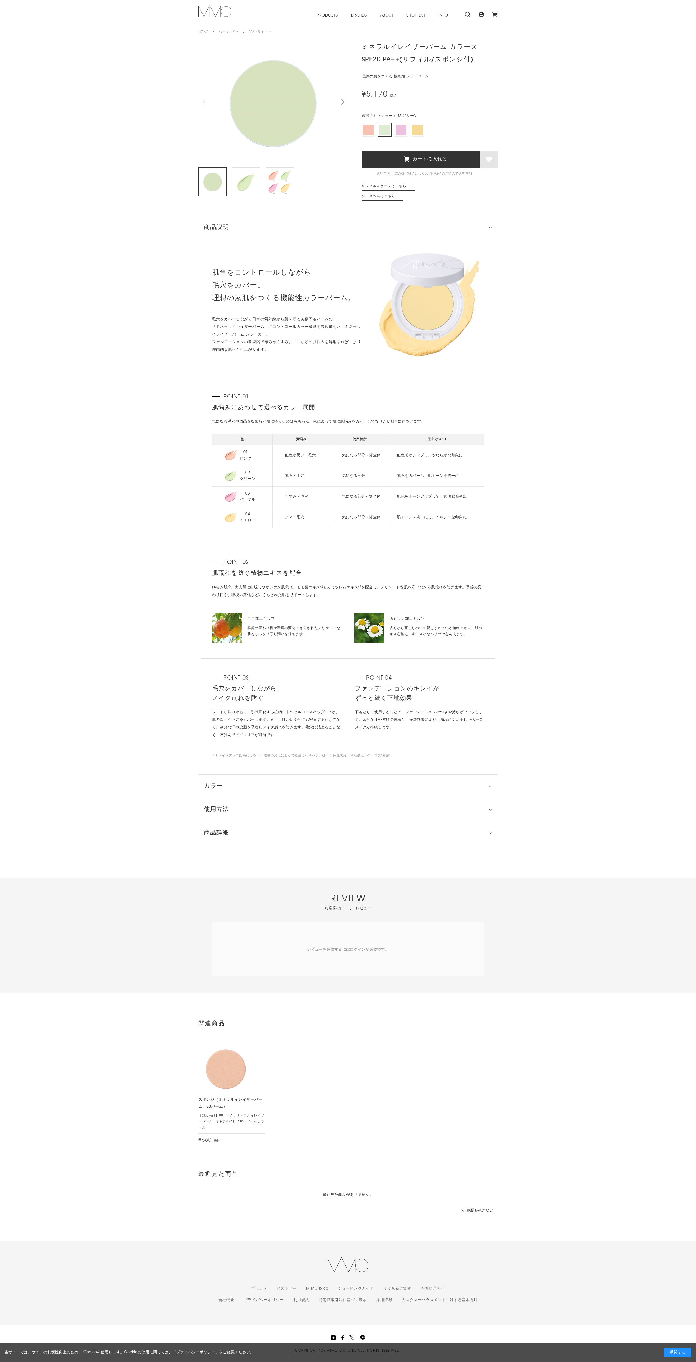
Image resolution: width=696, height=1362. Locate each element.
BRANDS (359, 16)
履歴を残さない (479, 1211)
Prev (204, 102)
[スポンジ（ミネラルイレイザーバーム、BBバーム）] (225, 1069)
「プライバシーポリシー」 (196, 1352)
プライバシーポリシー (264, 1300)
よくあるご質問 (397, 1289)
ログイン (357, 950)
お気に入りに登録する (489, 159)
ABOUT (386, 16)
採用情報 (384, 1300)
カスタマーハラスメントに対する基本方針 (440, 1300)
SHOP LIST (415, 16)
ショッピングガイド (356, 1289)
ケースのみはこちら (378, 196)
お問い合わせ (433, 1289)
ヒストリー (287, 1289)
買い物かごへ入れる (421, 159)
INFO (443, 16)
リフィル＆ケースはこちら (384, 186)
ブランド (259, 1289)
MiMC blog (317, 1289)
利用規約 (301, 1300)
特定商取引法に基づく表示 (343, 1300)
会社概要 (226, 1300)
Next (342, 102)
